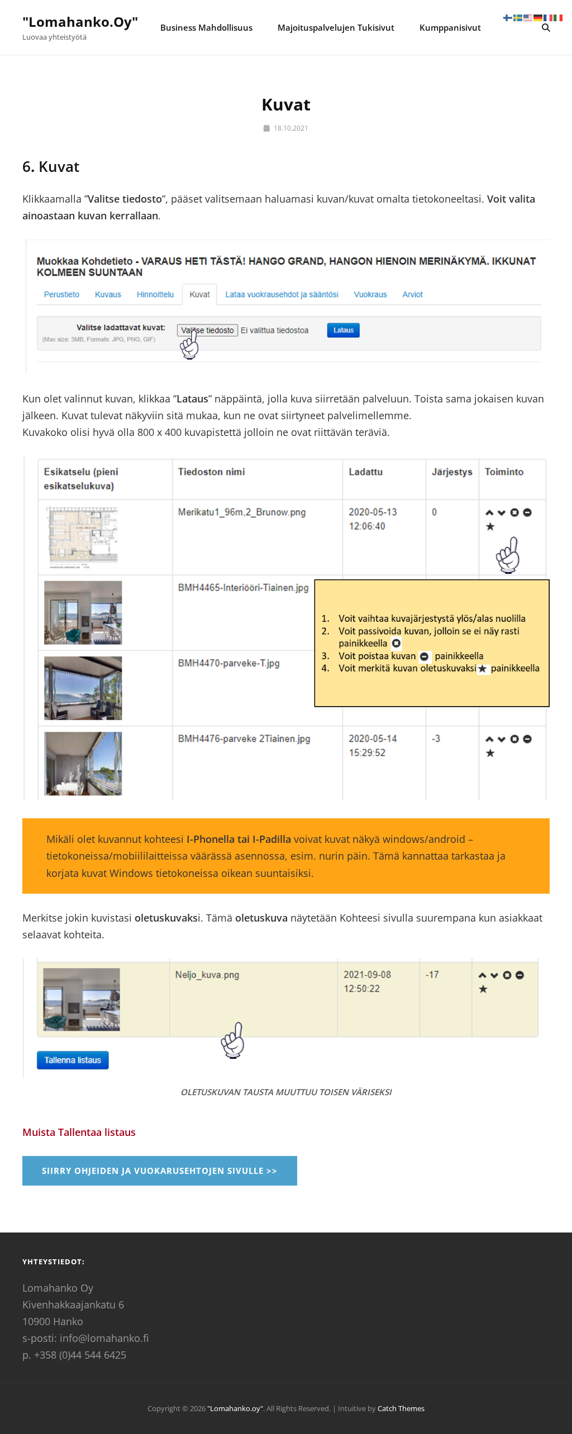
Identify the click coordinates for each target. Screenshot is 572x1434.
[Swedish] (518, 16)
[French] (549, 16)
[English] (528, 16)
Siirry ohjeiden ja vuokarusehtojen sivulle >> (160, 1170)
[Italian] (559, 16)
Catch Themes (401, 1408)
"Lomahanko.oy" (80, 21)
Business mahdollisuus (206, 27)
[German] (538, 16)
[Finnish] (508, 16)
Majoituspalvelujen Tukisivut (336, 27)
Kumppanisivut (450, 27)
